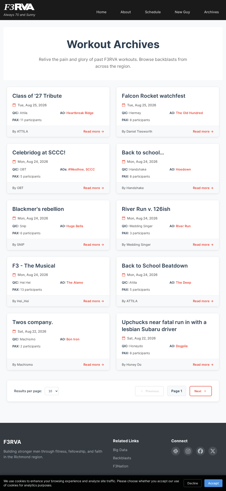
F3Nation (120, 466)
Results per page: (28, 391)
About (126, 12)
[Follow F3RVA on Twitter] (212, 451)
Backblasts (122, 458)
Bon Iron (72, 339)
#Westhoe (76, 169)
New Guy (182, 12)
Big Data (120, 450)
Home (101, 12)
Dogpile (182, 346)
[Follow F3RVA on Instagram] (188, 451)
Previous (152, 391)
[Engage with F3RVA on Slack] (175, 451)
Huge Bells (74, 226)
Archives (211, 12)
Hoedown (183, 169)
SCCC (90, 169)
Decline (192, 483)
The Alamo (74, 282)
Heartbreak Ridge (80, 113)
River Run (183, 226)
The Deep (183, 282)
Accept (213, 483)
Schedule (153, 12)
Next (197, 391)
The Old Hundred (189, 113)
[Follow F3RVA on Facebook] (200, 451)
